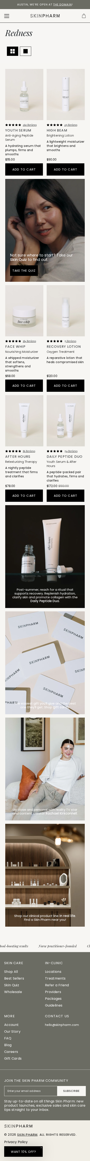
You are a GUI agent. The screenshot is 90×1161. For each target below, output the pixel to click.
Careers (11, 1051)
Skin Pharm (27, 1134)
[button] (23, 1151)
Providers (53, 991)
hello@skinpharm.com (62, 1025)
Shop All (11, 971)
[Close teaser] (41, 1147)
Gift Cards (13, 1058)
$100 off (16, 5)
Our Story (12, 1031)
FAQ (7, 1038)
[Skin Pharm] (45, 16)
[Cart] (84, 16)
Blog (8, 1045)
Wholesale (13, 991)
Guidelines (53, 1005)
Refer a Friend (57, 985)
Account (11, 1024)
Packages (53, 998)
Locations (53, 971)
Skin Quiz (11, 985)
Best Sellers (14, 978)
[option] (45, 5)
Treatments (55, 978)
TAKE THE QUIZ (24, 270)
